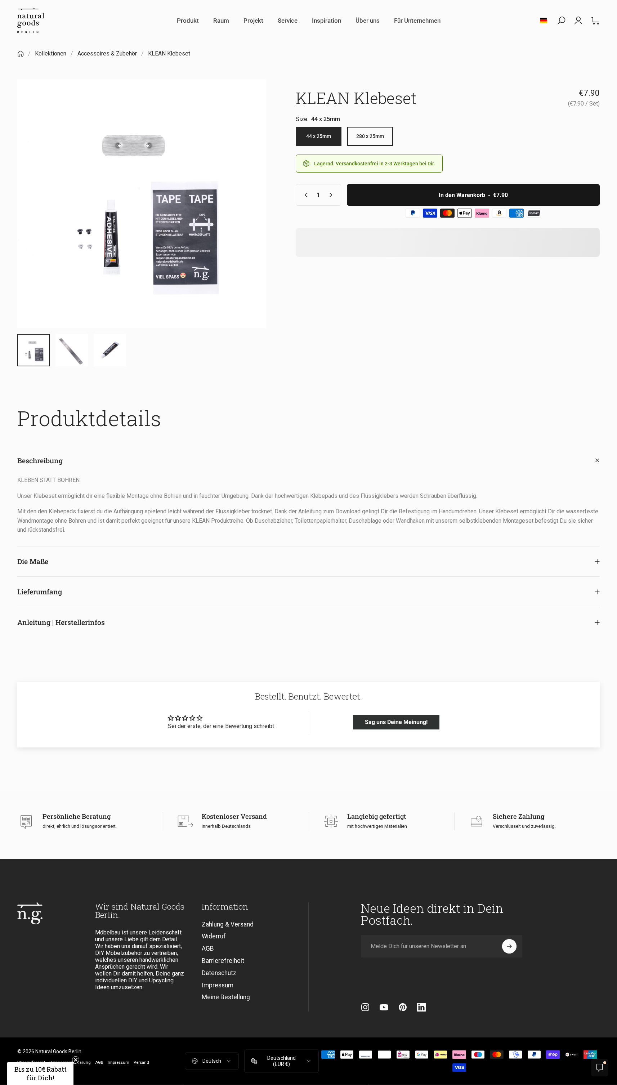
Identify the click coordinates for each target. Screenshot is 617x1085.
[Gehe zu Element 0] (33, 350)
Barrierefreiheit (223, 960)
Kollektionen (50, 53)
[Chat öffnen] (599, 1067)
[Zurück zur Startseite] (20, 53)
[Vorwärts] (247, 219)
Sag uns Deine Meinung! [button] (396, 722)
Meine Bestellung (226, 997)
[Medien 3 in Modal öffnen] (141, 203)
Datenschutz (219, 973)
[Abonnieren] (509, 946)
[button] (40, 1073)
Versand (141, 1062)
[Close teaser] (75, 1059)
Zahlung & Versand (228, 924)
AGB (208, 948)
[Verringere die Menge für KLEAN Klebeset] (304, 194)
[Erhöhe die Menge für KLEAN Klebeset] (332, 194)
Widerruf (214, 936)
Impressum (217, 985)
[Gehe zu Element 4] (71, 350)
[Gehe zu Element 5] (110, 350)
